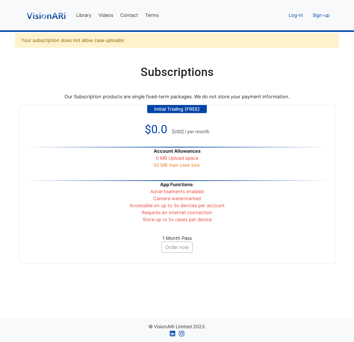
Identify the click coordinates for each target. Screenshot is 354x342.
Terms (152, 15)
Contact (129, 15)
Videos (105, 15)
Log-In (296, 15)
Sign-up (321, 15)
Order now (177, 247)
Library (83, 15)
